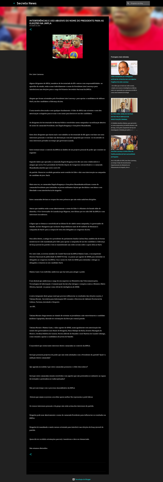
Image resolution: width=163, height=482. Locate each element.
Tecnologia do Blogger (83, 479)
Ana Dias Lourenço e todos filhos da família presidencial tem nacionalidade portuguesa (123, 154)
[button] (30, 29)
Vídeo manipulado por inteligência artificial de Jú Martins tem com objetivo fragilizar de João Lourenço (123, 79)
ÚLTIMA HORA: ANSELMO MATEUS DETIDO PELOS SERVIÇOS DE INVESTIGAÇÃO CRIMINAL (122, 116)
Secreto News (26, 3)
